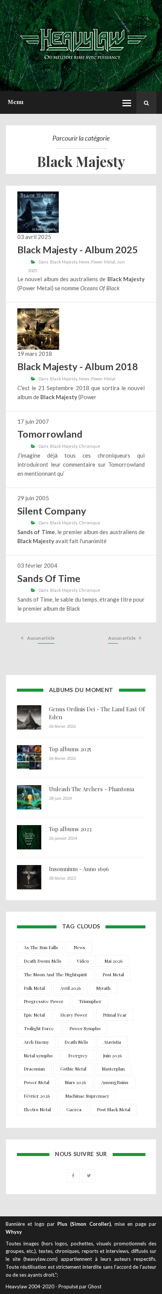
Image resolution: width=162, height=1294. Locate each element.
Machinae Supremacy (87, 1096)
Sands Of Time (48, 578)
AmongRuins (114, 1082)
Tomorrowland (50, 434)
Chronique (89, 446)
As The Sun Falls (41, 947)
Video (83, 961)
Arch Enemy (36, 1042)
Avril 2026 (70, 988)
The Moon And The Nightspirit (55, 974)
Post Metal (113, 974)
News (84, 261)
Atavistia (112, 1042)
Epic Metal (34, 1015)
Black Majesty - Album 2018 (77, 366)
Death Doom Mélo (42, 961)
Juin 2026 (112, 1055)
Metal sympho (38, 1055)
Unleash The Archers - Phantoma (91, 789)
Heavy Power (73, 1015)
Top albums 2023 (70, 829)
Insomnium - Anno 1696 (79, 869)
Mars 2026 (75, 1082)
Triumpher (90, 1001)
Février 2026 (37, 1096)
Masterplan (113, 1069)
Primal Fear (115, 1015)
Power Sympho (85, 1028)
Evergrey (77, 1055)
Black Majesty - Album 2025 (77, 249)
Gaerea (73, 1109)
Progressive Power (43, 1001)
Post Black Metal (113, 1109)
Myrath (103, 988)
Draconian (34, 1069)
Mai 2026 (113, 961)
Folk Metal (34, 988)
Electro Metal (37, 1109)
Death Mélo (76, 1042)
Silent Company (51, 510)
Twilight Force (39, 1028)
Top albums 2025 (70, 749)
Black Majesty (63, 261)
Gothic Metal (73, 1069)
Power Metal (103, 261)
